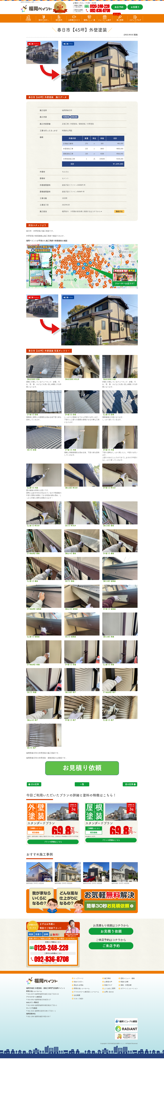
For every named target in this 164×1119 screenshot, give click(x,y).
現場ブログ (108, 985)
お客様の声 (108, 982)
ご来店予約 (111, 945)
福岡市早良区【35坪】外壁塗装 (92, 883)
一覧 (82, 784)
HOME (28, 20)
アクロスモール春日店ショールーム (86, 992)
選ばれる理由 (78, 985)
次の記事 (35, 784)
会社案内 (59, 20)
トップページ (78, 978)
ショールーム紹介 (104, 20)
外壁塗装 (66, 117)
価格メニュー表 (89, 20)
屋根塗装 (74, 117)
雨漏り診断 (124, 982)
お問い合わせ (109, 992)
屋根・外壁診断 (126, 985)
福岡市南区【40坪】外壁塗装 (120, 883)
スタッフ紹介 (78, 998)
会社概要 (77, 995)
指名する (119, 211)
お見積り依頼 (111, 931)
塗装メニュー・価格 (128, 978)
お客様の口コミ (74, 20)
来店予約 (118, 7)
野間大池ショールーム (82, 988)
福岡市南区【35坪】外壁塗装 (35, 883)
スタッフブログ (135, 20)
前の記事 (129, 784)
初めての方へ (44, 20)
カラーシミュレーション (129, 988)
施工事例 (120, 20)
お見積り (135, 7)
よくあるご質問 (109, 988)
